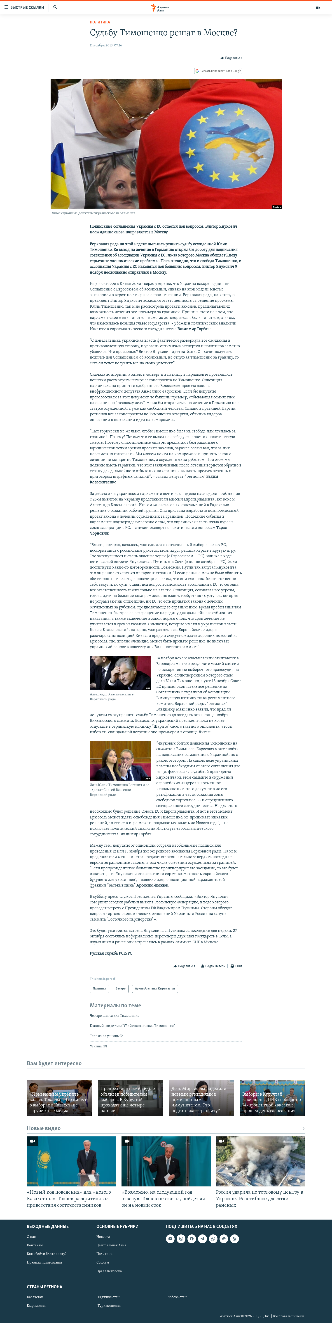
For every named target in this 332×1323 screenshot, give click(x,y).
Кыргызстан (37, 1306)
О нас (31, 1237)
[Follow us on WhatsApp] (213, 1239)
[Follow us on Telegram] (202, 1239)
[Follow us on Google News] (224, 1239)
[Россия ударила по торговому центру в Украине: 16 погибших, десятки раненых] (260, 1161)
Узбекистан (177, 1297)
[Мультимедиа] (318, 8)
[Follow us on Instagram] (181, 1239)
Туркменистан (110, 1306)
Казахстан (35, 1297)
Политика (100, 23)
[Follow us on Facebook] (191, 1239)
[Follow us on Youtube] (170, 1239)
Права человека (109, 1271)
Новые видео (44, 1129)
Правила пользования (44, 1263)
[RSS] (234, 1239)
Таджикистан (109, 1297)
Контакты (35, 1246)
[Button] (231, 58)
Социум (102, 1263)
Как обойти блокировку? (46, 1254)
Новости (103, 1237)
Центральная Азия (111, 1246)
